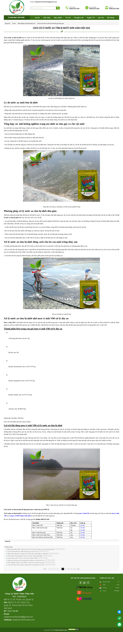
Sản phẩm (58, 18)
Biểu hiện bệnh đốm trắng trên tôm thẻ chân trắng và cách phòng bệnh (31, 549)
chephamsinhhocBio (60, 630)
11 (71, 569)
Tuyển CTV (91, 18)
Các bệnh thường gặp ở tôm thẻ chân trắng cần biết (25, 556)
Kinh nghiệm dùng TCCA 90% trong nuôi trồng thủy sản (26, 562)
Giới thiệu (47, 18)
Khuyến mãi (78, 18)
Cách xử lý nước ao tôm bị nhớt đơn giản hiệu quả (50, 23)
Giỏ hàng (110, 18)
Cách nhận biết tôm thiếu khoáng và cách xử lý (23, 551)
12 (74, 569)
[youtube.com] (84, 583)
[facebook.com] (88, 583)
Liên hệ (101, 18)
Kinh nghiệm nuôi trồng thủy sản (26, 23)
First (45, 569)
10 (68, 569)
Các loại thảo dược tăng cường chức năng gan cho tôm (26, 565)
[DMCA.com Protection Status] (74, 630)
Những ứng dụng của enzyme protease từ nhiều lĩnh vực (26, 560)
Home (37, 18)
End (78, 569)
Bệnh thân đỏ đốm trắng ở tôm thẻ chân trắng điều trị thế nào (28, 554)
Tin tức (68, 18)
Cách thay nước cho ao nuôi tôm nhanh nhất (22, 558)
